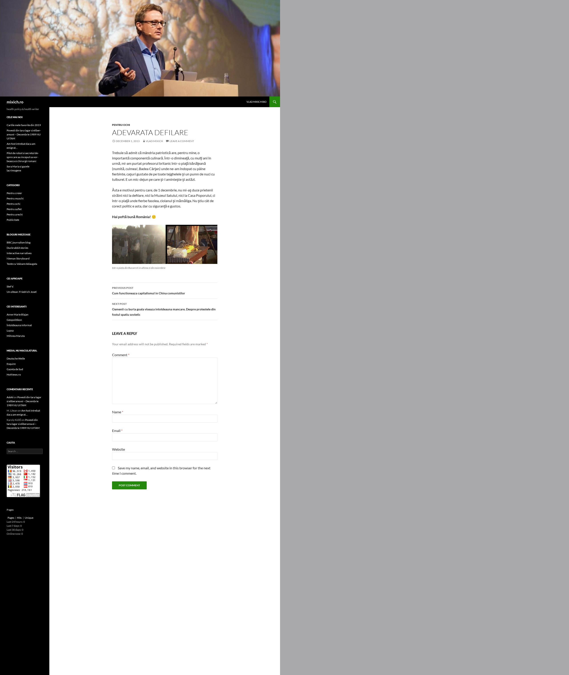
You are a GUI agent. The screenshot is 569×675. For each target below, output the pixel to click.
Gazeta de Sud (15, 369)
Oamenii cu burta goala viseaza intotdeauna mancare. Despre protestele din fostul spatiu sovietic (164, 309)
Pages (11, 517)
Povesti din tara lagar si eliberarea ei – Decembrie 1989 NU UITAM (24, 134)
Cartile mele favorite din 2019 (24, 125)
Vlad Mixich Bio (256, 101)
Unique (29, 517)
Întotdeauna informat (19, 325)
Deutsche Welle (16, 358)
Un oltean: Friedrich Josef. (22, 291)
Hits (19, 517)
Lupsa (10, 330)
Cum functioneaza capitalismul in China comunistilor (148, 290)
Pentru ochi (121, 125)
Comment (120, 355)
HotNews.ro (14, 374)
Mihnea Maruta (16, 336)
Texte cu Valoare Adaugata (22, 263)
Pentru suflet (14, 209)
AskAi (10, 397)
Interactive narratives (19, 253)
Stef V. (10, 286)
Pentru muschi (15, 198)
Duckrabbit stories (17, 247)
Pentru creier (14, 193)
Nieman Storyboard (18, 258)
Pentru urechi (15, 214)
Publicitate (13, 219)
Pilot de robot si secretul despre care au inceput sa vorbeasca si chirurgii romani (23, 157)
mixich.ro (15, 101)
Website (118, 449)
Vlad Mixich (154, 141)
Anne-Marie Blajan (17, 314)
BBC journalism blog (18, 242)
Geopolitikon (14, 319)
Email (117, 430)
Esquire (11, 364)
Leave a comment (182, 141)
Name (117, 412)
